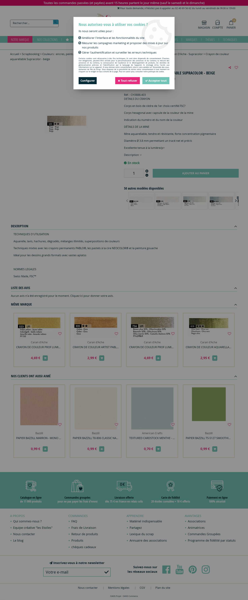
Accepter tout (157, 80)
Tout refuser (128, 80)
